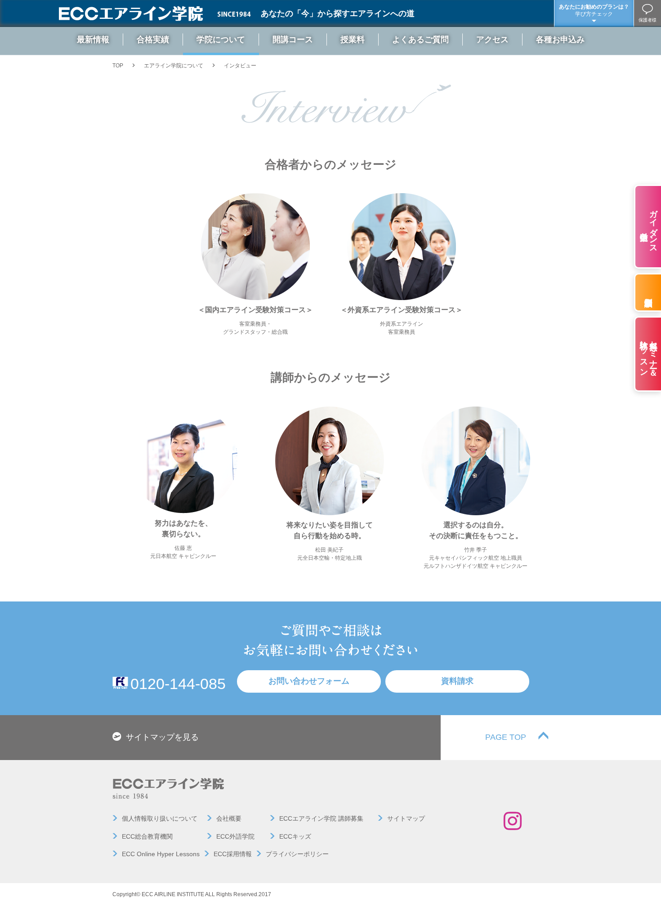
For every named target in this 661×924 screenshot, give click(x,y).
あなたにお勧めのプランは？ (594, 10)
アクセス (492, 39)
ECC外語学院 (235, 836)
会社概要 (228, 818)
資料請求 (457, 680)
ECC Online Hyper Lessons (161, 854)
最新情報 (93, 39)
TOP (117, 65)
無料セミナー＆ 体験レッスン (648, 354)
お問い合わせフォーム (308, 680)
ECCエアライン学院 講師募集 (321, 818)
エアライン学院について (173, 65)
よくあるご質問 (420, 39)
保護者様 (648, 20)
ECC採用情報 (233, 854)
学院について (221, 39)
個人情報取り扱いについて (159, 818)
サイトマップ (406, 818)
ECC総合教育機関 (147, 836)
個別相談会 (647, 292)
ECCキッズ (295, 836)
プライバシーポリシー (297, 854)
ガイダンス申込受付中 (653, 226)
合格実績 (153, 39)
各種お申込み (560, 39)
